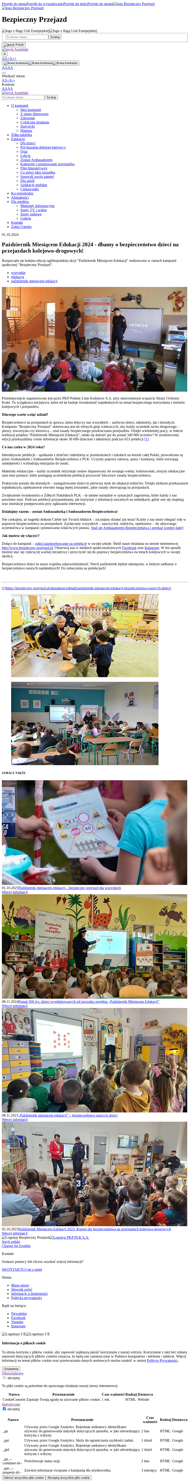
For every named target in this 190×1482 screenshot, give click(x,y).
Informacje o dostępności (29, 1294)
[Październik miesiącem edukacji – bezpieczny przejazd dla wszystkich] (94, 884)
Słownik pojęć (21, 1289)
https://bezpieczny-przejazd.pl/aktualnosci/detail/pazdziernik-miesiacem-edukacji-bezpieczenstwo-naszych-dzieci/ (88, 588)
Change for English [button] (16, 1246)
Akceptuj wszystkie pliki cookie (69, 1477)
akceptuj (13, 1378)
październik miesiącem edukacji (34, 281)
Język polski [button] (11, 1242)
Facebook (129, 548)
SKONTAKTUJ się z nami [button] (22, 1269)
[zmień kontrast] (40, 63)
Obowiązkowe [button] (12, 1373)
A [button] (3, 58)
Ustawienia (11, 1369)
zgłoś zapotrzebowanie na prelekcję (61, 544)
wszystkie (18, 273)
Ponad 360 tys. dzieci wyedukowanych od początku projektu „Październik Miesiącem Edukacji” (88, 1002)
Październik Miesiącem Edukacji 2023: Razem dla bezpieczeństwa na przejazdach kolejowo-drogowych (95, 1229)
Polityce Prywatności (162, 1360)
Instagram (152, 548)
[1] (146, 439)
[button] (15, 49)
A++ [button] (13, 58)
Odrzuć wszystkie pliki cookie (24, 1477)
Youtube (17, 1322)
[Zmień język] (14, 44)
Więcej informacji (15, 892)
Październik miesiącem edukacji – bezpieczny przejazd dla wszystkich (70, 888)
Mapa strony (20, 1285)
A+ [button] (7, 58)
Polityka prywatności (26, 1298)
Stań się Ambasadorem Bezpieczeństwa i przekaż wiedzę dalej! (137, 528)
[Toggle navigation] (4, 73)
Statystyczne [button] (11, 1404)
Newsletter (19, 1314)
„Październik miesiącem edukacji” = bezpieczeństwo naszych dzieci (67, 1115)
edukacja (17, 277)
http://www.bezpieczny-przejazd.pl (27, 548)
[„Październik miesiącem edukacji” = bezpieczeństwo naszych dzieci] (94, 1111)
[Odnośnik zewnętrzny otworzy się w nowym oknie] (69, 1237)
